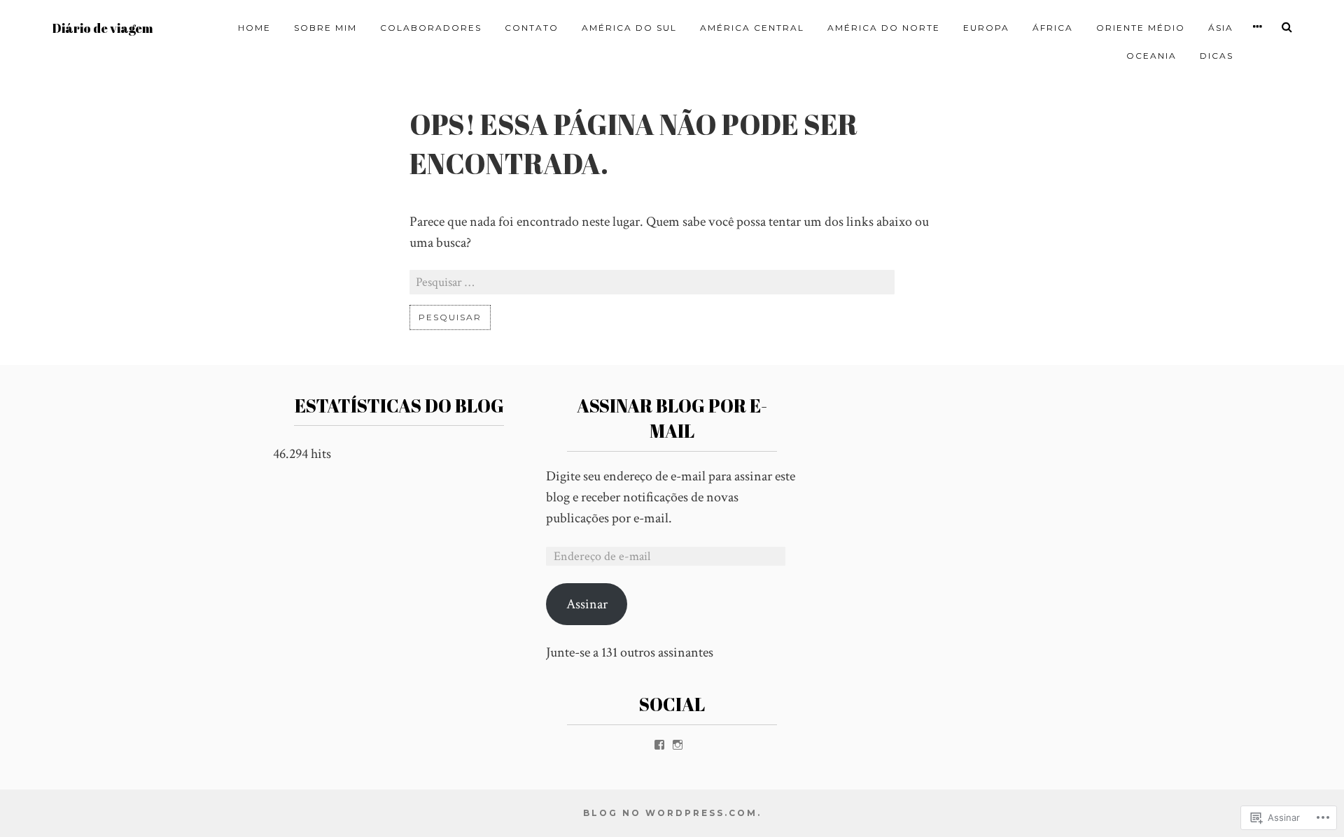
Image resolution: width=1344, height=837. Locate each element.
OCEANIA (1151, 55)
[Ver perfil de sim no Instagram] (677, 744)
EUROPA (986, 27)
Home (254, 27)
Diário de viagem (102, 28)
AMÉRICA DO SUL (629, 27)
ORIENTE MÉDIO (1140, 27)
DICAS (1216, 55)
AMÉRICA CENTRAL (752, 27)
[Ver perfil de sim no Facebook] (659, 744)
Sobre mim (325, 27)
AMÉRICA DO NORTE (883, 27)
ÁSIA (1220, 27)
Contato (532, 27)
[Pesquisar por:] (652, 283)
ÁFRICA (1052, 27)
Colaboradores (431, 27)
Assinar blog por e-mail (672, 418)
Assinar (587, 604)
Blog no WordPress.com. (672, 813)
